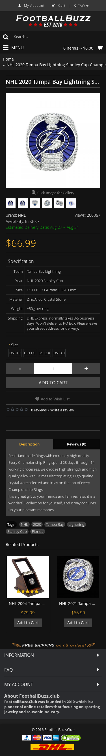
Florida (38, 531)
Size (14, 344)
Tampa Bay (55, 524)
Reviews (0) (76, 444)
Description (29, 444)
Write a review (62, 410)
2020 (37, 524)
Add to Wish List (55, 399)
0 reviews (39, 410)
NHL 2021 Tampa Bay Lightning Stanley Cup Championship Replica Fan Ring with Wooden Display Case (79, 603)
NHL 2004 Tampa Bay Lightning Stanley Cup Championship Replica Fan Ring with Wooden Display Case (29, 603)
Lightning (76, 524)
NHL (22, 215)
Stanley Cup (17, 531)
